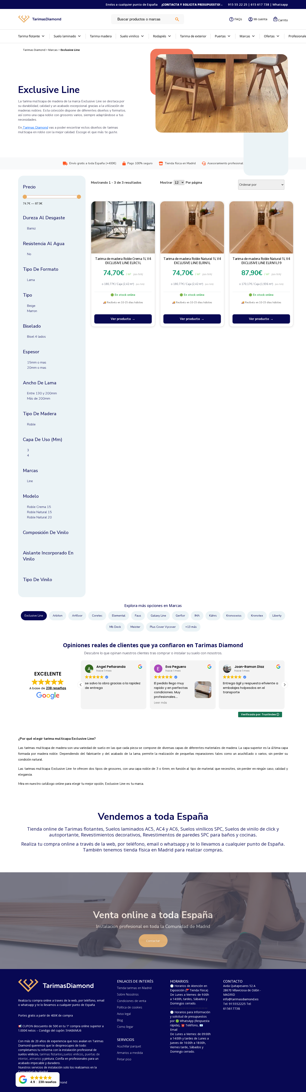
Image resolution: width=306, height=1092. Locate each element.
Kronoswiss (233, 616)
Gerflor (180, 616)
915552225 (237, 1004)
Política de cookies (129, 1007)
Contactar (153, 941)
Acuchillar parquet (129, 1046)
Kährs (213, 616)
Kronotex (257, 616)
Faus (138, 616)
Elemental (118, 616)
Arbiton (57, 616)
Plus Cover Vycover (163, 627)
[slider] (25, 197)
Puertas (220, 36)
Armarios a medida (130, 1053)
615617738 (231, 1008)
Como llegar (125, 1027)
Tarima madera (101, 36)
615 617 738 (260, 4)
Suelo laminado (65, 36)
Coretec (97, 616)
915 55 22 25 (237, 4)
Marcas (53, 50)
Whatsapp (280, 4)
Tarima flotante (29, 36)
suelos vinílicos (73, 1054)
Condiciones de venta (131, 1001)
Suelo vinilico (129, 36)
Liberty (276, 616)
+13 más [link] (191, 627)
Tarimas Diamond (34, 50)
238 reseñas (56, 688)
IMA (197, 616)
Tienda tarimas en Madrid (134, 988)
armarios (35, 1059)
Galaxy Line (158, 616)
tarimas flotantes (51, 1054)
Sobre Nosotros (128, 994)
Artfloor (77, 616)
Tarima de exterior (193, 36)
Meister (135, 627)
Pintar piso (124, 1059)
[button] (284, 685)
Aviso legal (124, 1014)
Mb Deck (115, 627)
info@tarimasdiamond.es (241, 999)
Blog (120, 1020)
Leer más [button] (160, 703)
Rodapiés (159, 36)
